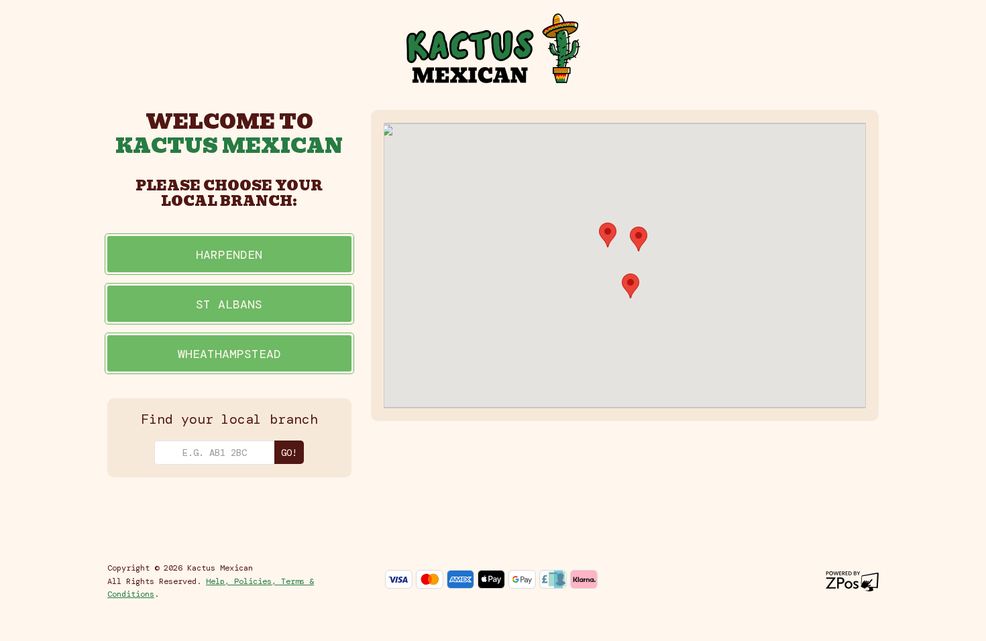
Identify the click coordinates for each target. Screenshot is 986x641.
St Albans (229, 304)
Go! (289, 453)
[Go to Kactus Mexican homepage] (493, 47)
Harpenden (229, 255)
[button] (607, 235)
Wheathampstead (229, 354)
